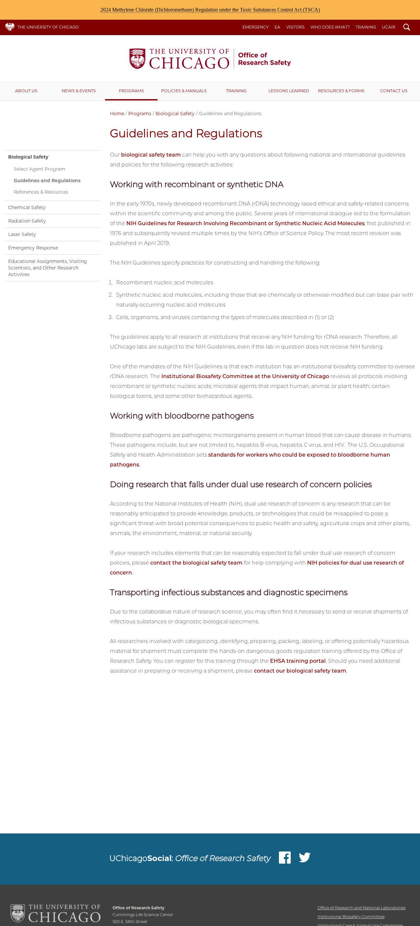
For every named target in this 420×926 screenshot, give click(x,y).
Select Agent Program (39, 169)
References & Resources (41, 192)
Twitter (305, 859)
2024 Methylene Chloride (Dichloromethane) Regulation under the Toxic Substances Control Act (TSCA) (210, 9)
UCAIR (388, 27)
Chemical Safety (27, 207)
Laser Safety (22, 234)
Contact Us (394, 90)
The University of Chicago (48, 27)
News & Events (79, 90)
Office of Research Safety (210, 58)
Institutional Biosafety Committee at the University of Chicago (245, 376)
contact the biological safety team (196, 563)
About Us (26, 90)
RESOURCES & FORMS (341, 90)
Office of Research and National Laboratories (362, 907)
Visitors (295, 27)
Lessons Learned (288, 90)
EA (277, 27)
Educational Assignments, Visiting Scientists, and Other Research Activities (47, 267)
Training (366, 27)
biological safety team (151, 155)
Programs (131, 90)
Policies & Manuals (184, 90)
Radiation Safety (27, 221)
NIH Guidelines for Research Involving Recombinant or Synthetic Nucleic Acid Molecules (245, 223)
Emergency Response (33, 248)
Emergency (255, 27)
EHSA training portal (298, 661)
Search (406, 27)
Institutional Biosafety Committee (351, 916)
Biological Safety (175, 114)
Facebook (285, 859)
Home (117, 114)
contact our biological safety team (300, 671)
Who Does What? (330, 27)
